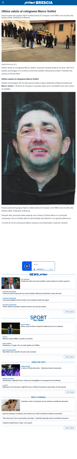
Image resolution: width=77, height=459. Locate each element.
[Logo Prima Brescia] (38, 3)
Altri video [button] (70, 392)
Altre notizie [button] (69, 312)
